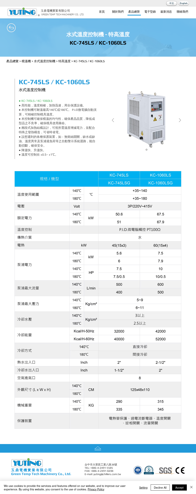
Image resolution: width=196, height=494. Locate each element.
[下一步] (180, 120)
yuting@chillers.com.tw (107, 474)
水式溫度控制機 (44, 61)
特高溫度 (64, 61)
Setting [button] (143, 487)
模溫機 (26, 61)
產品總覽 (12, 61)
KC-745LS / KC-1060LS (89, 61)
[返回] (113, 120)
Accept (179, 487)
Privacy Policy (96, 489)
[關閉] (191, 487)
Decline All (160, 487)
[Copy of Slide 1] (146, 150)
